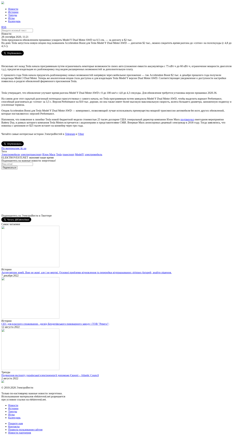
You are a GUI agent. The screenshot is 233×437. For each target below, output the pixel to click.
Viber (81, 134)
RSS (3, 27)
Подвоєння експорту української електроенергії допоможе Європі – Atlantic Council (50, 375)
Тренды (12, 15)
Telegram (70, 134)
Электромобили (10, 154)
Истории (13, 12)
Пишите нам (15, 423)
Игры (11, 18)
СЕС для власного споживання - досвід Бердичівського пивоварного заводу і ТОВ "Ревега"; (55, 323)
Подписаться (9, 167)
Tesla (59, 154)
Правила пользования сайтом (25, 429)
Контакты (14, 426)
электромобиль (93, 154)
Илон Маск (48, 154)
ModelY (79, 154)
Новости (13, 9)
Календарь (14, 21)
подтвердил (187, 119)
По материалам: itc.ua (13, 148)
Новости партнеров (19, 432)
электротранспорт (31, 154)
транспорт (68, 154)
